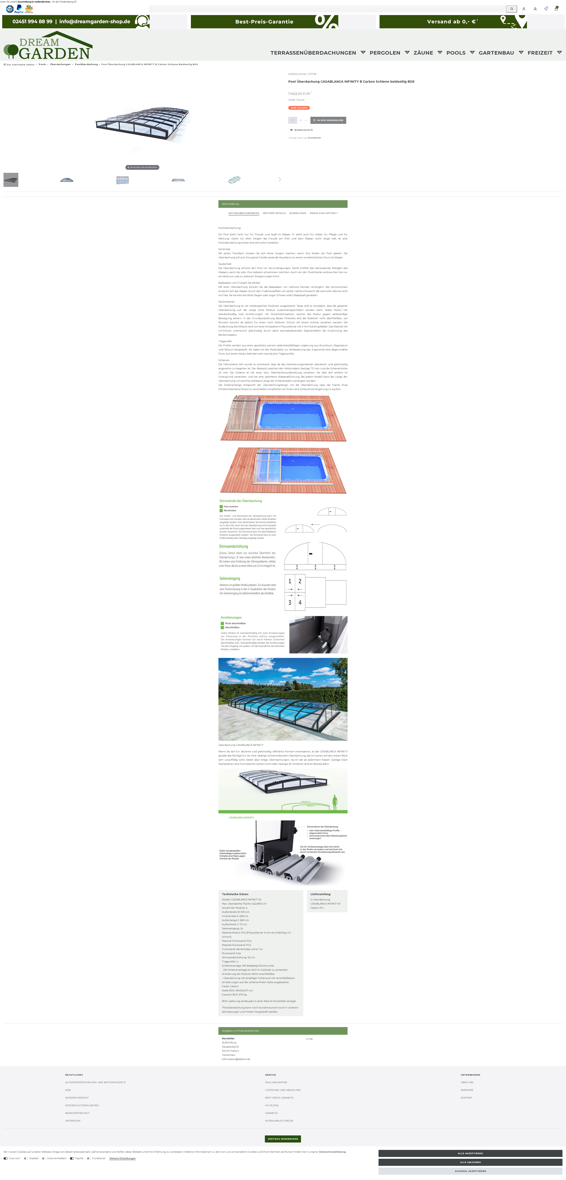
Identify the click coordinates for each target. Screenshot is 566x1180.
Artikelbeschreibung (243, 213)
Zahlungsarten (276, 1082)
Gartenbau (497, 53)
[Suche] (511, 9)
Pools (456, 53)
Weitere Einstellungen (122, 1158)
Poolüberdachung (86, 64)
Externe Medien (56, 1158)
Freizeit (541, 53)
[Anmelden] (524, 9)
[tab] (244, 213)
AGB (67, 1090)
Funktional (98, 1158)
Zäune (424, 53)
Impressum (72, 1120)
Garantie (271, 1113)
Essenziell (14, 1158)
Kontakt (466, 1097)
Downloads (297, 213)
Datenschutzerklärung (82, 1105)
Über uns (467, 1082)
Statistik (33, 1158)
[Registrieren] (535, 9)
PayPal (79, 1158)
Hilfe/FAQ (272, 1105)
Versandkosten (314, 138)
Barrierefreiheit (77, 1113)
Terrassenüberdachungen (314, 53)
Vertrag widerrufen (283, 1139)
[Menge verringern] (306, 120)
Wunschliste (303, 130)
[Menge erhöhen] (300, 120)
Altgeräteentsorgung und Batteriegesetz (95, 1082)
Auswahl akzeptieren (470, 1171)
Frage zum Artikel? (324, 213)
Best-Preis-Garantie (279, 1097)
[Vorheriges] (95, 121)
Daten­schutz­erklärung (332, 1151)
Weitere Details (274, 213)
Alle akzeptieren (470, 1153)
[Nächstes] (189, 121)
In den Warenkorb (330, 120)
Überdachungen (60, 64)
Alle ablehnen (470, 1162)
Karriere (467, 1090)
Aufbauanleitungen (279, 1120)
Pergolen (386, 53)
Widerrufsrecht (77, 1097)
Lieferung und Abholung (283, 1090)
